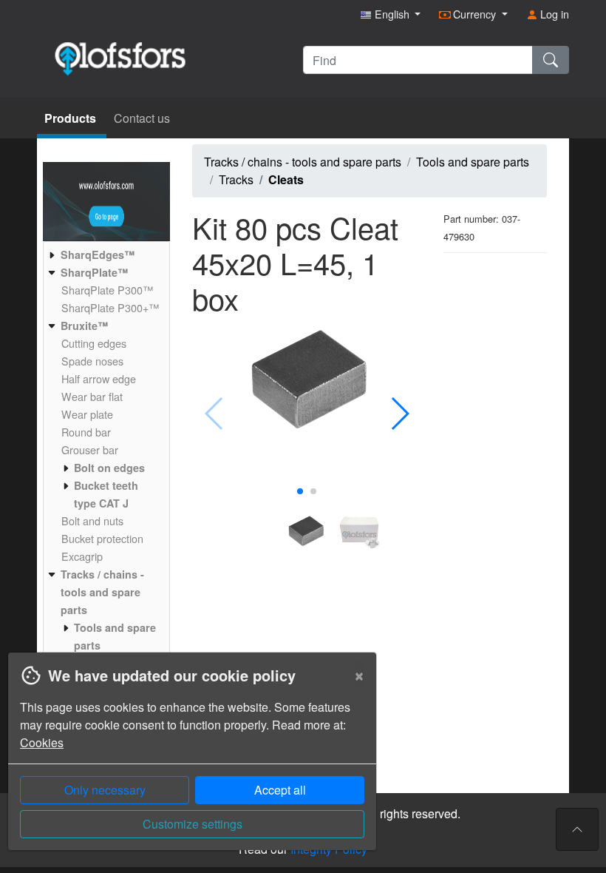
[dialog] (188, 762)
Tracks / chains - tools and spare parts (302, 161)
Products (71, 118)
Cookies (42, 742)
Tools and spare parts (472, 161)
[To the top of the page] (577, 829)
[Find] (550, 60)
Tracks (236, 179)
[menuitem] (104, 254)
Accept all (280, 789)
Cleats (286, 179)
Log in (553, 13)
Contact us (142, 118)
